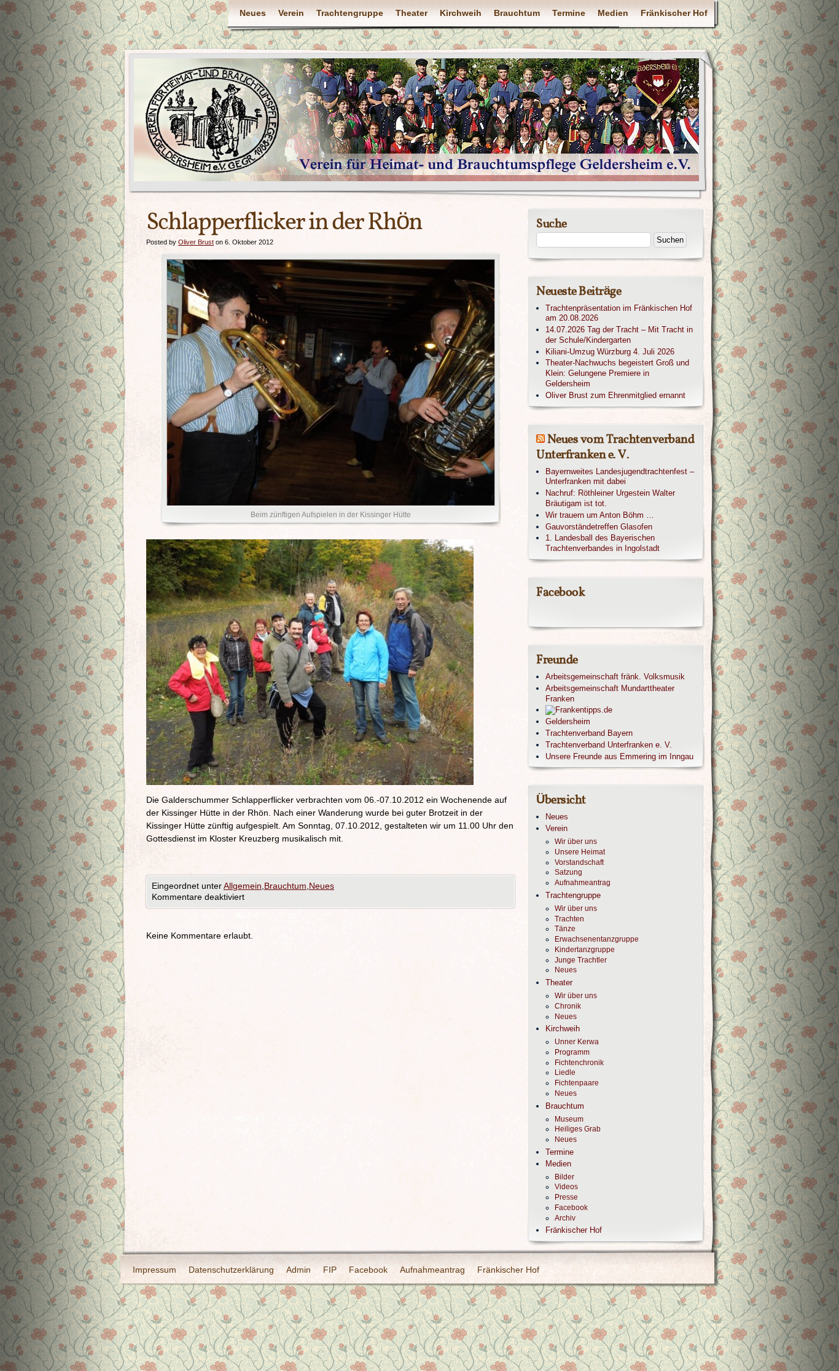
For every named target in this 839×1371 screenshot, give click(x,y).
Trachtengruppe (349, 13)
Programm (572, 1052)
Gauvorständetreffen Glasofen (598, 526)
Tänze (565, 928)
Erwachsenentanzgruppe (597, 939)
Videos (566, 1186)
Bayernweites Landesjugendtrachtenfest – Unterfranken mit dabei (619, 476)
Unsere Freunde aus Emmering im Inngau (619, 756)
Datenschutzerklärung (231, 1270)
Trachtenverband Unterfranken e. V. (608, 744)
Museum (569, 1119)
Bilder (564, 1177)
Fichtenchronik (579, 1062)
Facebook (571, 1207)
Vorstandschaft (579, 862)
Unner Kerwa (577, 1041)
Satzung (568, 872)
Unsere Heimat (580, 852)
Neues (253, 13)
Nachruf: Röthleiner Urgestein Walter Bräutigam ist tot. (610, 498)
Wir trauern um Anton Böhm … (599, 515)
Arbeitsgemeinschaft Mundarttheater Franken (609, 693)
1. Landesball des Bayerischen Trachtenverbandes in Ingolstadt (602, 543)
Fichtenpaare (577, 1083)
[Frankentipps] (620, 710)
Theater (411, 13)
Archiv (565, 1218)
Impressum (154, 1270)
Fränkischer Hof (674, 13)
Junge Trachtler (581, 960)
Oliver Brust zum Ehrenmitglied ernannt (615, 395)
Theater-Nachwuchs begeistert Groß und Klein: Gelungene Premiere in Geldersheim (617, 373)
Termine (568, 13)
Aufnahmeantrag (583, 882)
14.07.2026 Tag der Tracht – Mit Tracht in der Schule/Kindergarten (619, 335)
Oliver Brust (196, 242)
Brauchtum (517, 13)
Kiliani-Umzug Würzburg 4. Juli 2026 (609, 351)
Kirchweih (461, 13)
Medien (613, 13)
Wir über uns (576, 841)
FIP (330, 1270)
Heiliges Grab (578, 1129)
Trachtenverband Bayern (589, 733)
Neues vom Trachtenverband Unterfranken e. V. (615, 447)
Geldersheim (567, 721)
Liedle (565, 1072)
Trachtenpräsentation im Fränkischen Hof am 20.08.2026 (618, 313)
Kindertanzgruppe (585, 949)
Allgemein (243, 886)
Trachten (569, 919)
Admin (298, 1270)
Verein (291, 13)
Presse (566, 1197)
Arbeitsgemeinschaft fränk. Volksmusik (615, 676)
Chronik (568, 1006)
